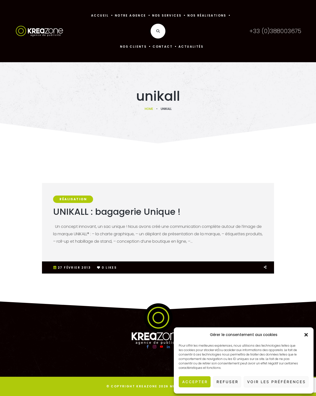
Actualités (190, 46)
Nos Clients (133, 46)
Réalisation (73, 199)
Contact (163, 46)
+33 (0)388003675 (275, 31)
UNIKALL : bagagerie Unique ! (116, 211)
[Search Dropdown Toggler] (158, 31)
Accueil (100, 15)
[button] (306, 334)
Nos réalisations (206, 15)
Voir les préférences (276, 381)
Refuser (227, 381)
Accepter (195, 381)
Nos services (167, 15)
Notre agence (130, 15)
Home (149, 109)
